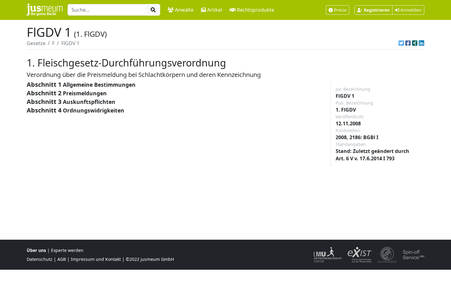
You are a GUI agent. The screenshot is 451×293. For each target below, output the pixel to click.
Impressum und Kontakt (96, 259)
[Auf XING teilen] (415, 43)
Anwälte (184, 9)
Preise (340, 10)
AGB (61, 259)
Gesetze (36, 43)
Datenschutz (39, 259)
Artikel (214, 9)
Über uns (36, 250)
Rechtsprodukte (255, 9)
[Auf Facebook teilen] (408, 43)
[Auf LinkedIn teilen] (421, 43)
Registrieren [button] (377, 10)
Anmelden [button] (410, 10)
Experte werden (67, 250)
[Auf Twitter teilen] (401, 43)
